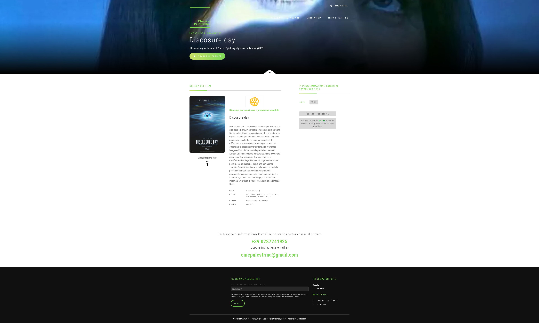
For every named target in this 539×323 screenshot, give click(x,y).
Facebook (321, 301)
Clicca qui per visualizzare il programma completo (254, 110)
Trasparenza (318, 288)
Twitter (334, 301)
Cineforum (314, 17)
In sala (275, 17)
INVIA (237, 303)
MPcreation (301, 319)
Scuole (316, 285)
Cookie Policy (268, 319)
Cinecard (293, 17)
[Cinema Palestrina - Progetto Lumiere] (200, 17)
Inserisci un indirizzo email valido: (248, 284)
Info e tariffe (338, 17)
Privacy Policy (280, 319)
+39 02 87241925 (338, 6)
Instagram (321, 304)
